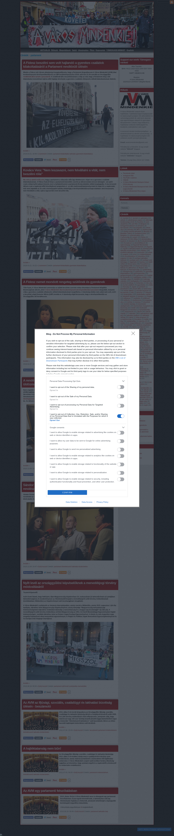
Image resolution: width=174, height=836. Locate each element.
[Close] (134, 334)
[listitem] (87, 381)
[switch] (120, 387)
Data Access (87, 502)
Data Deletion (71, 502)
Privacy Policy (102, 502)
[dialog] (87, 418)
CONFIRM (67, 493)
